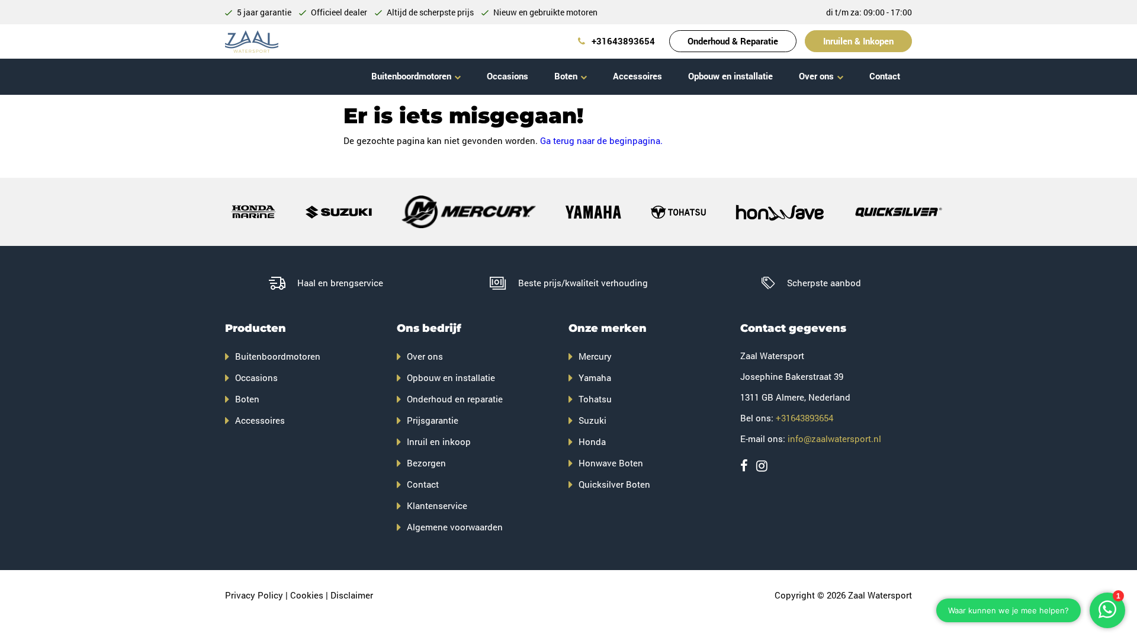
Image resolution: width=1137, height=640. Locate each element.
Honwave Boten (611, 463)
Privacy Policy (254, 595)
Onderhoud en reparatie (455, 399)
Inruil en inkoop (439, 441)
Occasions (507, 76)
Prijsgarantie (432, 420)
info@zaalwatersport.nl (834, 438)
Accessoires (637, 76)
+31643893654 (622, 41)
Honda (592, 441)
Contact (884, 76)
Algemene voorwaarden (455, 527)
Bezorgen (426, 463)
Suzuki (592, 420)
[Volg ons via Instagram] (761, 465)
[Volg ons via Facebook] (744, 465)
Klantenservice (437, 505)
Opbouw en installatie (730, 76)
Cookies (306, 595)
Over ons (816, 76)
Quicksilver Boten (614, 484)
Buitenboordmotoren (411, 76)
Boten (565, 76)
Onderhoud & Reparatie (733, 41)
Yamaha (595, 377)
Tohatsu (595, 399)
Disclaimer (351, 595)
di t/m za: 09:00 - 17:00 (869, 12)
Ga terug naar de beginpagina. (601, 140)
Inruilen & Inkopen (858, 41)
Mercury (595, 356)
